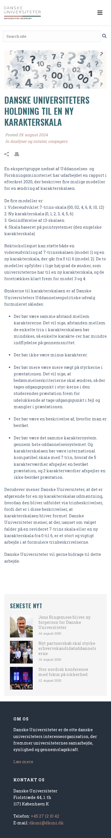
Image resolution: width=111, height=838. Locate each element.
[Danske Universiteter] (23, 12)
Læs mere (23, 761)
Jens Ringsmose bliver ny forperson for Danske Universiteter (64, 622)
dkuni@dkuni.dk (46, 823)
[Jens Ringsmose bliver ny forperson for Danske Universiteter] (21, 626)
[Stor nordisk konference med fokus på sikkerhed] (21, 678)
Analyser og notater (28, 141)
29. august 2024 (33, 134)
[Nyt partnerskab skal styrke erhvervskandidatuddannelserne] (21, 652)
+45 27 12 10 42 (45, 816)
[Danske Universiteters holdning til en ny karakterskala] (55, 69)
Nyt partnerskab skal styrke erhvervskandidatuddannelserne (67, 648)
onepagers (57, 141)
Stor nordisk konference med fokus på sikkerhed (63, 672)
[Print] (20, 153)
